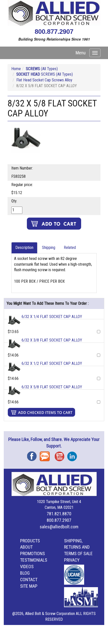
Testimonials (33, 560)
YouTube (61, 454)
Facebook (33, 454)
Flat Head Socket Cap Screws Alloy (44, 80)
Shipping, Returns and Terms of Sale (78, 547)
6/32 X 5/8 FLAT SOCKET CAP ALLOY (52, 387)
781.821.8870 (59, 513)
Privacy (72, 560)
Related (70, 247)
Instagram (74, 454)
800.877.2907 (54, 31)
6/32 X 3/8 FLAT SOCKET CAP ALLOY (52, 340)
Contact (28, 579)
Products (30, 540)
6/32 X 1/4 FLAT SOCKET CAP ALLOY (52, 316)
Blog (46, 454)
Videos (27, 566)
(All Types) (42, 68)
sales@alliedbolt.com (59, 526)
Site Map (28, 586)
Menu (81, 52)
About (26, 547)
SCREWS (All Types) (44, 74)
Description (24, 247)
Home (16, 68)
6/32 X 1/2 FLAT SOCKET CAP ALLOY (52, 363)
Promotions (32, 553)
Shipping (48, 247)
